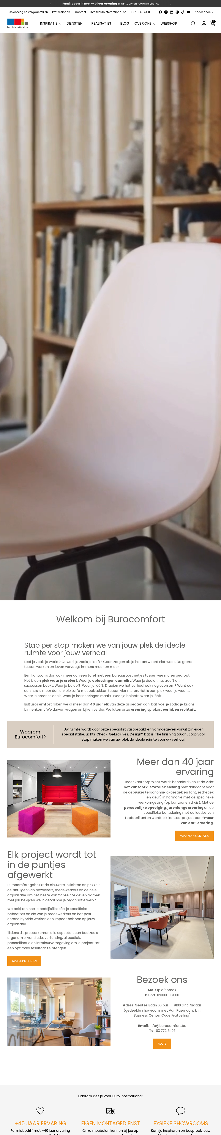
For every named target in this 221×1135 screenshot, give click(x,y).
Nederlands (203, 12)
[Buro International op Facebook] (160, 12)
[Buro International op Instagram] (166, 12)
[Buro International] (18, 24)
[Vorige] (50, 3)
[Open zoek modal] (193, 23)
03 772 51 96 (165, 1030)
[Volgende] (170, 3)
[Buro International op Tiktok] (183, 12)
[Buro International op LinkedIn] (172, 12)
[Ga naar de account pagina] (202, 23)
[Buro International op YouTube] (188, 12)
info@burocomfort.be (168, 1025)
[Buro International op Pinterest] (177, 12)
